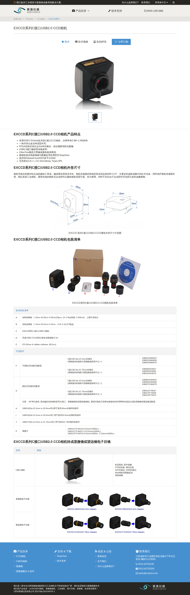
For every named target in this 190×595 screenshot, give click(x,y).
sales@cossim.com (148, 573)
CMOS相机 (21, 561)
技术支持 (116, 10)
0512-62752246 (146, 564)
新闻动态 (101, 556)
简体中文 (162, 2)
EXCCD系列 (54, 19)
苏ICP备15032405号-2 (45, 591)
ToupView (61, 556)
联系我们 (145, 2)
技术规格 (82, 41)
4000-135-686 (154, 10)
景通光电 (32, 10)
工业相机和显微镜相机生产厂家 (161, 588)
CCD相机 (41, 19)
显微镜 (19, 566)
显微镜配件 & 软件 (25, 571)
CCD (31, 588)
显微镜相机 (50, 588)
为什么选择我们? (130, 2)
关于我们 (101, 561)
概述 (67, 41)
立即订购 (123, 41)
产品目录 (81, 10)
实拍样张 (101, 41)
